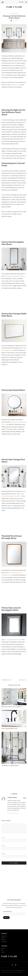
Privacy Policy (5, 972)
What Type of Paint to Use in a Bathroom (12, 706)
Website (4, 854)
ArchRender (4, 941)
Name (4, 837)
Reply (24, 797)
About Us (3, 948)
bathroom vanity (16, 85)
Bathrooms (14, 13)
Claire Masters (12, 797)
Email (3, 846)
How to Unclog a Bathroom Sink (9, 728)
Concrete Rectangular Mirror (12, 639)
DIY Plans (3, 939)
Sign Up (6, 917)
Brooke (16, 20)
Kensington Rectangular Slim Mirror (14, 276)
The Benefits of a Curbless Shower (10, 765)
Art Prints (3, 938)
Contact (3, 952)
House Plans (4, 936)
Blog (2, 950)
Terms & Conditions (16, 972)
